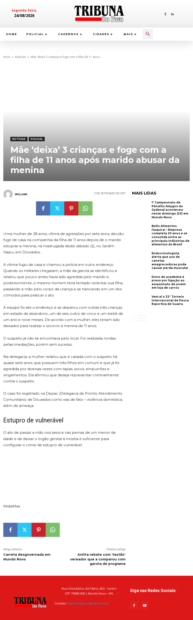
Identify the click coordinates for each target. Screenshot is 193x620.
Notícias (20, 57)
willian (21, 194)
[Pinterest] (71, 208)
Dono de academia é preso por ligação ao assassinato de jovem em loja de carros (169, 282)
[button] (148, 34)
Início (6, 57)
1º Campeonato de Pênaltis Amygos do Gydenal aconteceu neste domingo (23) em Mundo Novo (170, 210)
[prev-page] (135, 318)
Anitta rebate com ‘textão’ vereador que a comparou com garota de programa (97, 559)
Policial (37, 139)
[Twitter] (57, 208)
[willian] (8, 194)
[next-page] (142, 318)
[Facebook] (165, 13)
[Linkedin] (172, 13)
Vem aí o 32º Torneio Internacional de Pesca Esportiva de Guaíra (170, 300)
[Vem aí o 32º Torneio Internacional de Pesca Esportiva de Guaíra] (140, 302)
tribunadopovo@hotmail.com (88, 603)
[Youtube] (145, 605)
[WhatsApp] (85, 208)
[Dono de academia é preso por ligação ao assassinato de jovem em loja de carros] (140, 283)
